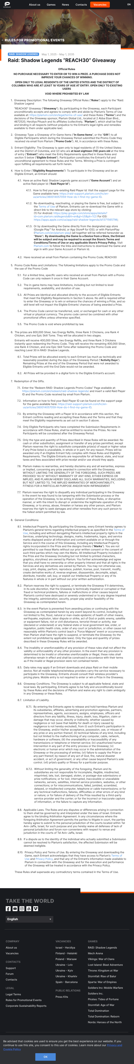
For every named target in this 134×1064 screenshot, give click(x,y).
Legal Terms (13, 994)
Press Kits (62, 996)
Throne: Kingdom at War (103, 970)
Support (11, 968)
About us (34, 4)
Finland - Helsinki (66, 953)
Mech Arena (95, 953)
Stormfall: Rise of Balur (102, 976)
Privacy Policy (44, 858)
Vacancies (100, 4)
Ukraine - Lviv (64, 964)
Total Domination (98, 1010)
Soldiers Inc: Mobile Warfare (105, 987)
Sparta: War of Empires (102, 982)
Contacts (81, 4)
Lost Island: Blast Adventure (105, 964)
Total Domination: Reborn (103, 1016)
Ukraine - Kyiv (64, 970)
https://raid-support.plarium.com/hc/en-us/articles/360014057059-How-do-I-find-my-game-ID (71, 195)
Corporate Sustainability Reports (26, 1005)
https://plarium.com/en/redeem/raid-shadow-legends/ (55, 391)
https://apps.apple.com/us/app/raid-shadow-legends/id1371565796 (75, 219)
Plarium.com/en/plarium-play (52, 232)
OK (46, 1056)
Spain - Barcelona (67, 982)
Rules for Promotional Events (35, 40)
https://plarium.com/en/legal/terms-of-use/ (56, 115)
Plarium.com (41, 246)
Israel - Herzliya (65, 947)
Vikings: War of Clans (101, 959)
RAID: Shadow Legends (102, 947)
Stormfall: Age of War (101, 1005)
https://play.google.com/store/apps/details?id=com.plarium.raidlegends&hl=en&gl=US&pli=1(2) (70, 214)
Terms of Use (47, 206)
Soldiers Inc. (95, 993)
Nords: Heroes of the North (105, 1022)
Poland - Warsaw (66, 959)
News (65, 4)
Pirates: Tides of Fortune (103, 999)
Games (51, 4)
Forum (10, 973)
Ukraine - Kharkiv (66, 976)
